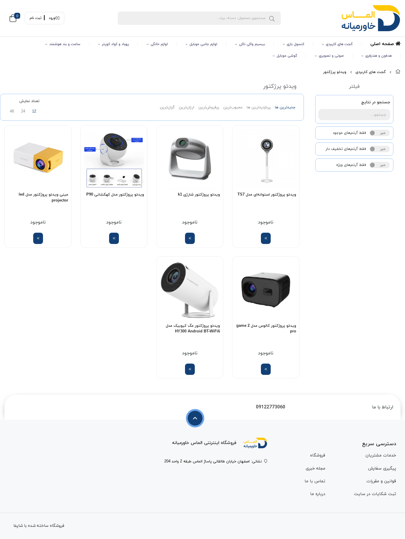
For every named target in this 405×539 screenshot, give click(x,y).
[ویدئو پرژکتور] (255, 442)
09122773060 (270, 407)
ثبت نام (36, 18)
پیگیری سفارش (382, 468)
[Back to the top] (195, 418)
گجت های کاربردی (339, 44)
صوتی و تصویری (331, 55)
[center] (272, 18)
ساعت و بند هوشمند (64, 44)
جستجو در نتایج (375, 102)
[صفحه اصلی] (398, 72)
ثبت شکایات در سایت (375, 494)
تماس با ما (314, 481)
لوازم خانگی (159, 44)
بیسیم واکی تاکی (252, 44)
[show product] (266, 238)
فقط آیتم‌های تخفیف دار (346, 149)
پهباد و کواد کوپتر (115, 44)
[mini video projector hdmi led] (38, 159)
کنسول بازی (295, 44)
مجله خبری (315, 468)
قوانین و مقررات (381, 481)
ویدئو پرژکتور (334, 72)
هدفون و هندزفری (378, 55)
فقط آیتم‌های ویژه (351, 165)
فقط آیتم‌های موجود (349, 133)
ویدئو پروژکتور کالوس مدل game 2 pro (266, 329)
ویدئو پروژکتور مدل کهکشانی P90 (115, 194)
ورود (52, 18)
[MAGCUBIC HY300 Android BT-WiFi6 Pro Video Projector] (190, 290)
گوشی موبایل (287, 55)
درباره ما (317, 494)
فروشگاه (317, 455)
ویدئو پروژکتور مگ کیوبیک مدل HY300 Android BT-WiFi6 (193, 329)
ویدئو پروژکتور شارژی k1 (199, 194)
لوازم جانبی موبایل (203, 44)
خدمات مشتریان (381, 455)
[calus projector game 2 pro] (265, 290)
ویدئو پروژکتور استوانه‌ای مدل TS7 (266, 194)
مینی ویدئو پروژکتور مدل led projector (43, 197)
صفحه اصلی (383, 44)
